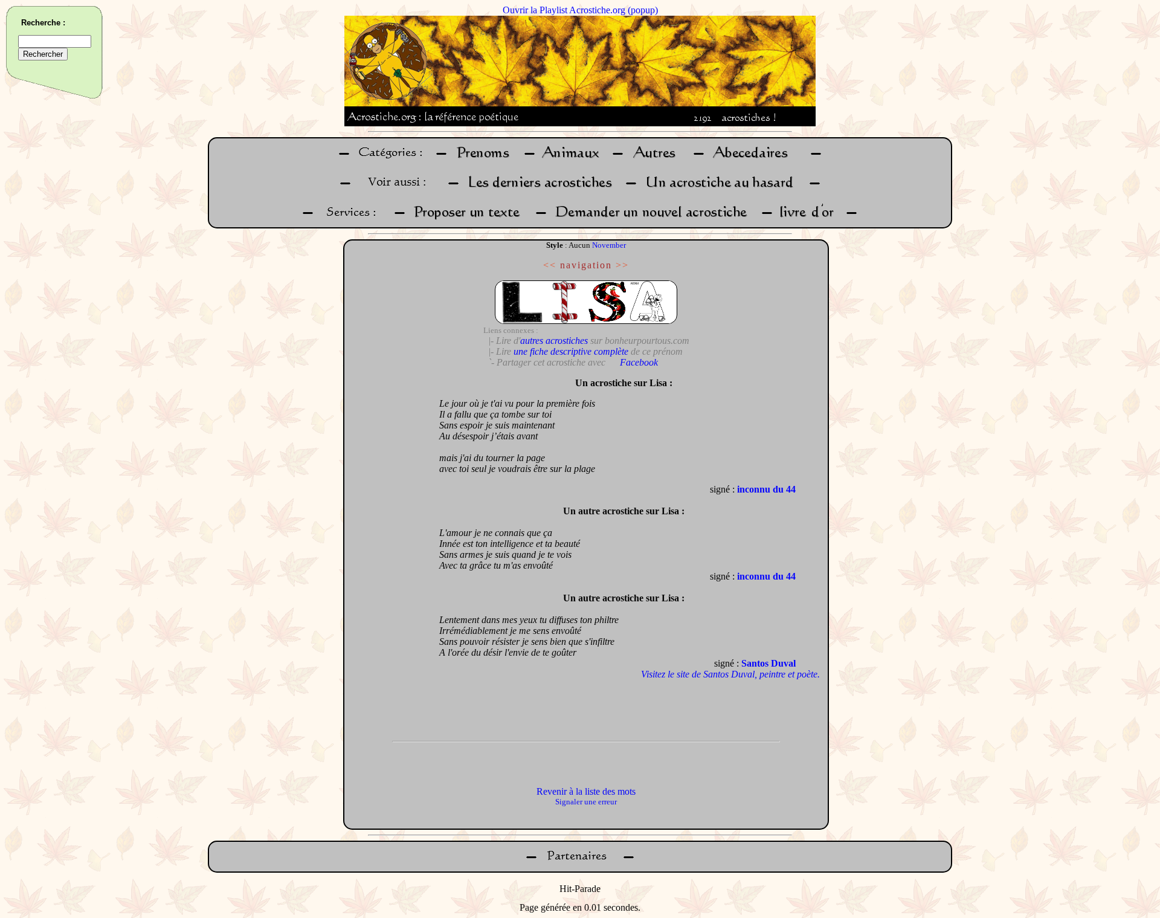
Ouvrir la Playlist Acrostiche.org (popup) (580, 10)
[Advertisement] (388, 553)
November (609, 245)
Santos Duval (768, 663)
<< (549, 265)
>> (622, 265)
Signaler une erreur (586, 801)
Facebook (639, 362)
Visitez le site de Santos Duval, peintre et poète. (730, 674)
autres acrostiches (554, 340)
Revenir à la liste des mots (586, 791)
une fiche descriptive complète (571, 351)
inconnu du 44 (766, 489)
